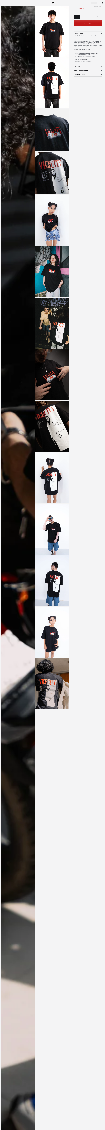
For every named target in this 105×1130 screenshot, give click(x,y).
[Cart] (102, 3)
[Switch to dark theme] (99, 2)
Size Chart (76, 13)
